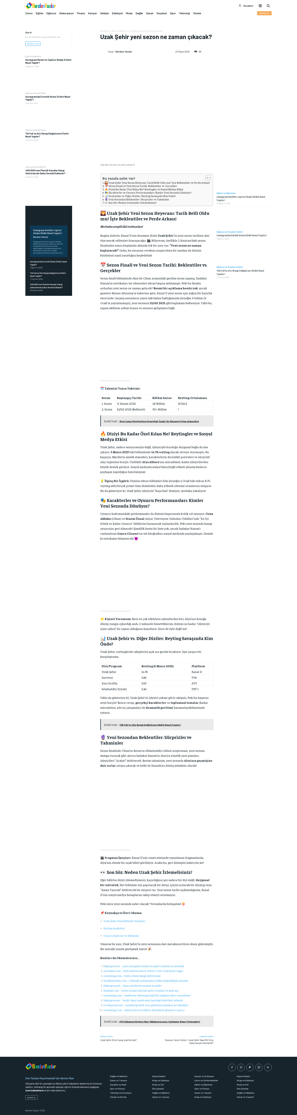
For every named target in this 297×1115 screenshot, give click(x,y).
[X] (86, 40)
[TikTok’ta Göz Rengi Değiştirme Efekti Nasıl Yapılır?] (48, 153)
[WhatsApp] (86, 55)
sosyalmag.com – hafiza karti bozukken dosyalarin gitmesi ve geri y (144, 1010)
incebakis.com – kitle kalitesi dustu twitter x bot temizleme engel (143, 971)
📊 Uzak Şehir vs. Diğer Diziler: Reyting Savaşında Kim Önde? (140, 196)
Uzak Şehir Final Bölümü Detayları (124, 921)
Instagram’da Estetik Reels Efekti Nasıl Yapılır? (242, 235)
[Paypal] (250, 1067)
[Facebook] (86, 33)
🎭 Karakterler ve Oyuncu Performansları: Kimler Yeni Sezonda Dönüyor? (148, 192)
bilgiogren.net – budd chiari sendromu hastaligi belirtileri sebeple (143, 1000)
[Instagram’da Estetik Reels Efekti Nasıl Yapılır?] (48, 116)
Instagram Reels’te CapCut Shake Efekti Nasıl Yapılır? (47, 231)
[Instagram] (241, 1067)
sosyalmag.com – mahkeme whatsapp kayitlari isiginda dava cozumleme (147, 995)
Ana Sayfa (104, 31)
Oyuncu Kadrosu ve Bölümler (121, 935)
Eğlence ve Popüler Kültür (35, 93)
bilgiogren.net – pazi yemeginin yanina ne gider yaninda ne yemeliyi (143, 966)
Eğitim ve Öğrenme (33, 56)
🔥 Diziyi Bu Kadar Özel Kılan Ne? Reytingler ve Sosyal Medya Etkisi (144, 189)
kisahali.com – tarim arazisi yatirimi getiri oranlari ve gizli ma (140, 990)
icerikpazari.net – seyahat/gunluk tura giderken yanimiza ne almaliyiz (145, 1005)
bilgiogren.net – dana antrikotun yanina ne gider (132, 985)
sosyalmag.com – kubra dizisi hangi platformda (131, 975)
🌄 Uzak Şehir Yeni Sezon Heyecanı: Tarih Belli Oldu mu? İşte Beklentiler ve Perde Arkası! (157, 182)
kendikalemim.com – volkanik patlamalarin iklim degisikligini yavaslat (145, 980)
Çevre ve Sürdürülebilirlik (35, 167)
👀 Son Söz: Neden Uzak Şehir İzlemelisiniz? (131, 202)
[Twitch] (259, 1067)
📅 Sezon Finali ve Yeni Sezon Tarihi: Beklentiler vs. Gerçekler (141, 186)
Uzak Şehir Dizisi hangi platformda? (118, 1039)
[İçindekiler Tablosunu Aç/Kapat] (206, 177)
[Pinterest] (86, 47)
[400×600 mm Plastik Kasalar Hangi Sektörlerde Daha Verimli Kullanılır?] (48, 190)
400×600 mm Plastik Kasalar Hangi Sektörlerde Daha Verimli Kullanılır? (45, 172)
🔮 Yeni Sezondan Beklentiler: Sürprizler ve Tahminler (137, 199)
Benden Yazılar (40, 237)
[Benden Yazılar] (104, 51)
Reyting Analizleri (114, 928)
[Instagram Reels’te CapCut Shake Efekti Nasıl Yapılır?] (48, 79)
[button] (268, 5)
